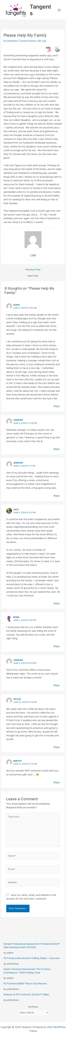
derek (16, 617)
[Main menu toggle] (59, 10)
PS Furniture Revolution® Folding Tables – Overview (32, 958)
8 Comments (10, 40)
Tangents (40, 9)
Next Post (33, 276)
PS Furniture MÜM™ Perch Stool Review (25, 983)
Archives (33, 1006)
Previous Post (32, 270)
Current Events (28, 40)
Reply (57, 406)
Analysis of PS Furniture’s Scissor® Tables (26, 994)
